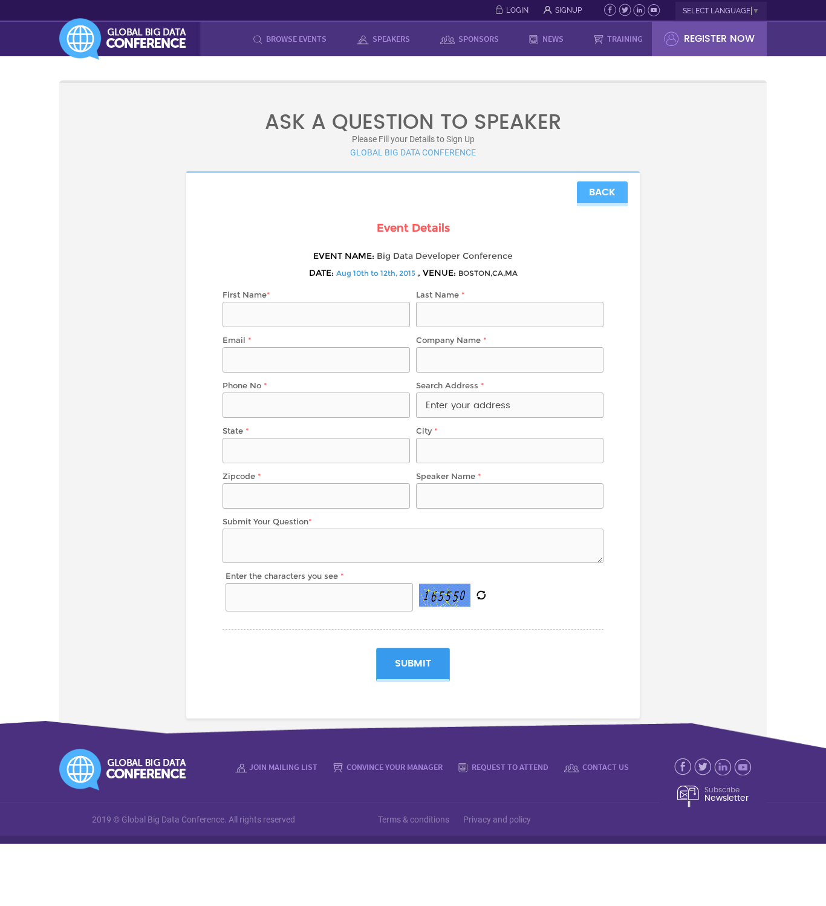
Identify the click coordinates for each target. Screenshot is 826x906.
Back (602, 192)
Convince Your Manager (394, 766)
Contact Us (604, 766)
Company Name (451, 340)
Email (237, 340)
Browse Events (295, 38)
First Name (246, 294)
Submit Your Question (267, 521)
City (427, 430)
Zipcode (242, 476)
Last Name (440, 294)
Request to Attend (509, 766)
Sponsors (478, 38)
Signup (568, 10)
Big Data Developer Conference (445, 255)
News (552, 38)
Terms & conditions (413, 819)
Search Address (450, 385)
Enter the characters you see (285, 576)
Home (223, 39)
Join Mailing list (283, 766)
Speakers (390, 38)
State (236, 430)
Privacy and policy (497, 819)
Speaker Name (448, 476)
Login (517, 10)
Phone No (245, 385)
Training (624, 38)
